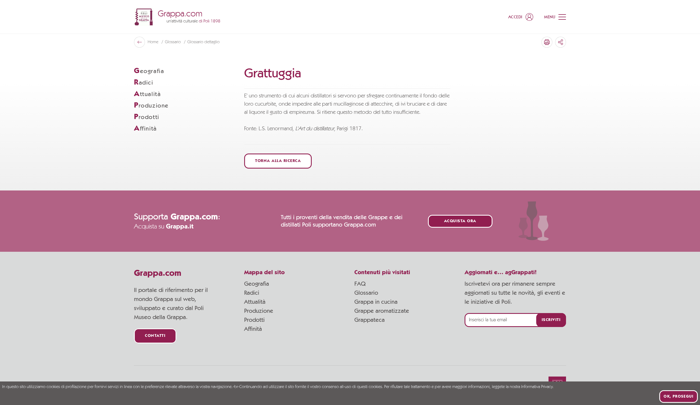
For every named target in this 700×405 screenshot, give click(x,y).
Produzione (258, 311)
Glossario (366, 293)
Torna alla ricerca (278, 161)
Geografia (256, 284)
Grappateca (369, 320)
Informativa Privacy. (537, 387)
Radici (251, 293)
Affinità (253, 329)
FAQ (360, 284)
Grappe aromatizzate (381, 311)
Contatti (155, 336)
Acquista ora (460, 221)
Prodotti (254, 320)
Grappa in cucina (376, 302)
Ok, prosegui (678, 396)
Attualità (255, 302)
